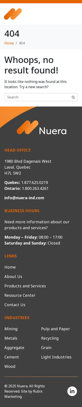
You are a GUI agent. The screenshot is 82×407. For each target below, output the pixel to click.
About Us (13, 276)
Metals (10, 338)
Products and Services (25, 285)
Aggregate (14, 347)
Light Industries (56, 357)
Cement (11, 357)
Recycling (50, 338)
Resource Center (19, 295)
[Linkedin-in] (72, 391)
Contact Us (14, 304)
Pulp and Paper (55, 328)
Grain (46, 347)
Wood (9, 366)
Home (10, 267)
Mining (10, 328)
